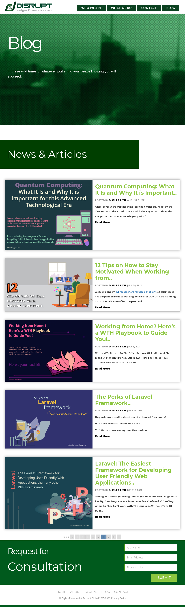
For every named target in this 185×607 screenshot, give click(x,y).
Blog (170, 8)
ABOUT (75, 592)
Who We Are (91, 8)
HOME (61, 592)
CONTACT (121, 592)
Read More (102, 222)
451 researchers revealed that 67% (136, 291)
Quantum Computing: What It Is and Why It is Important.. (136, 189)
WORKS (91, 592)
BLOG (105, 592)
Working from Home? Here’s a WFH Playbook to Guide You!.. (135, 333)
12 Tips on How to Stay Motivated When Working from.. (132, 271)
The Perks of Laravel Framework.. (123, 399)
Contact (149, 8)
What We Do (121, 8)
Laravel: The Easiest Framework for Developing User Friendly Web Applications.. (133, 473)
